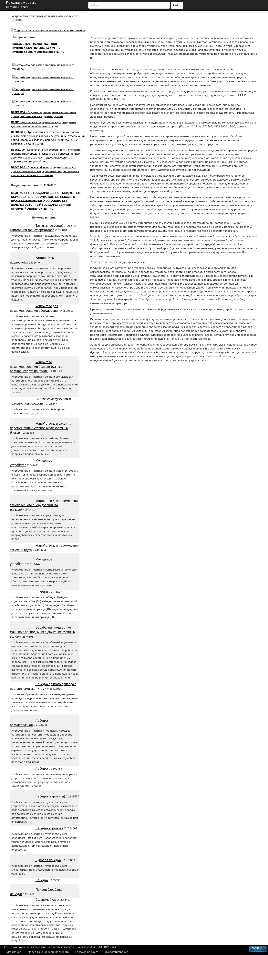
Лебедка (42, 592)
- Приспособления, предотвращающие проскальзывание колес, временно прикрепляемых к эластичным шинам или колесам (45, 171)
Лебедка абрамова (49, 828)
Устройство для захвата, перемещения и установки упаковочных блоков (40, 428)
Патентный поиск (17, 6)
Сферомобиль (46, 899)
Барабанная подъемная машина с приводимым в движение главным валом (42, 632)
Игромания (14, 951)
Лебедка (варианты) (50, 796)
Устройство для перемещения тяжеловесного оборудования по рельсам (44, 505)
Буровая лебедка (48, 860)
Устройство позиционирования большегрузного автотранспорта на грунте (36, 366)
